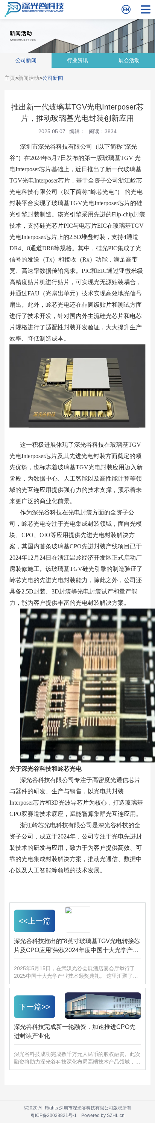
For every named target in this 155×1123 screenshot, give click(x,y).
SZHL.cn (116, 1115)
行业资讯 (77, 60)
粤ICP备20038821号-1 (53, 1115)
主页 (10, 78)
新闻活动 (28, 78)
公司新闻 (25, 60)
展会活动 (129, 60)
